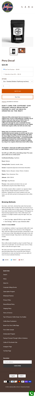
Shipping (4, 101)
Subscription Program (9, 291)
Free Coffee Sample (8, 329)
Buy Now (17, 97)
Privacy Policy (7, 300)
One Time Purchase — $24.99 (12, 69)
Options (4, 79)
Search (5, 274)
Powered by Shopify (25, 386)
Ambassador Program (9, 334)
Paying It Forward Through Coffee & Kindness (15, 338)
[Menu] (32, 7)
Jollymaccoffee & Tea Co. (14, 386)
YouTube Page (7, 350)
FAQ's (5, 279)
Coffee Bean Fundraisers (10, 321)
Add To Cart (17, 91)
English (13, 376)
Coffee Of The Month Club (10, 342)
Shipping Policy (7, 308)
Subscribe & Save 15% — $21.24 (13, 74)
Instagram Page (7, 346)
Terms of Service (7, 312)
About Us (5, 283)
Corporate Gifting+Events (10, 287)
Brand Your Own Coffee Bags (11, 325)
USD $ (21, 376)
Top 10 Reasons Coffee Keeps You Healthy (14, 317)
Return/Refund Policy (9, 304)
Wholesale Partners (8, 295)
